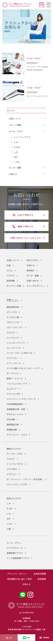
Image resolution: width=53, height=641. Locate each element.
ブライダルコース (15, 547)
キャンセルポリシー (35, 285)
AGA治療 (11, 419)
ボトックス (12, 312)
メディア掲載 (15, 125)
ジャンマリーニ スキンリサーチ (21, 398)
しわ (16, 152)
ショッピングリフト (16, 342)
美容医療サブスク (15, 552)
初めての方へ (32, 260)
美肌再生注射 (13, 424)
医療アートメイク (15, 378)
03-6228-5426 (28, 612)
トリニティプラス (22, 137)
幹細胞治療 (12, 429)
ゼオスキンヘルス (15, 414)
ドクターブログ (16, 131)
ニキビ (17, 161)
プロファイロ (13, 322)
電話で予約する (25, 226)
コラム (10, 270)
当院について (15, 118)
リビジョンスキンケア (17, 383)
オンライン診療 (14, 285)
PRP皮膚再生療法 (15, 404)
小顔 (9, 528)
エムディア (12, 388)
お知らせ (13, 174)
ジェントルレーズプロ (17, 484)
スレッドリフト (14, 347)
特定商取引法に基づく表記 (19, 578)
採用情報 (11, 280)
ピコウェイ (12, 474)
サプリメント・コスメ (17, 434)
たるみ (17, 147)
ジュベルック (13, 337)
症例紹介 (30, 270)
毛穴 (16, 157)
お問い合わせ (32, 280)
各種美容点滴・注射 (16, 409)
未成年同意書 (40, 573)
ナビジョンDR (13, 393)
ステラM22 (12, 469)
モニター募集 (15, 167)
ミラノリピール (14, 363)
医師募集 (42, 578)
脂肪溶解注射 (13, 306)
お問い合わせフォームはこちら (25, 237)
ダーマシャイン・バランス (25, 479)
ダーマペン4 (12, 373)
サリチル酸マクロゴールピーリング (23, 368)
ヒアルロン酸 (13, 317)
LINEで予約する (25, 215)
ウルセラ (11, 458)
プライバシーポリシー (17, 573)
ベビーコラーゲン (15, 327)
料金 (9, 265)
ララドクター (13, 358)
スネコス (11, 332)
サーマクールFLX (15, 453)
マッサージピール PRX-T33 (19, 352)
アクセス (11, 275)
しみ (16, 142)
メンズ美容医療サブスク (18, 558)
